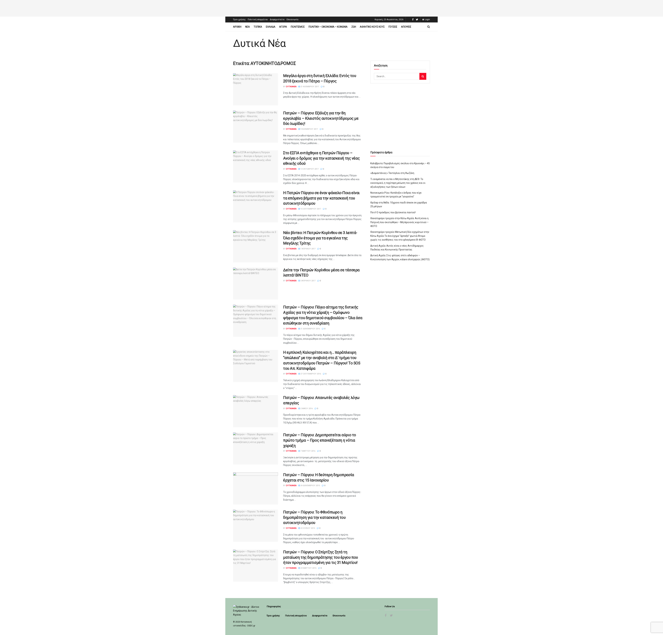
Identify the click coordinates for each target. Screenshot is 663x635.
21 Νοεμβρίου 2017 (309, 86)
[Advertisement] (331, 8)
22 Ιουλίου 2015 (307, 528)
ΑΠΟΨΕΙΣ (406, 26)
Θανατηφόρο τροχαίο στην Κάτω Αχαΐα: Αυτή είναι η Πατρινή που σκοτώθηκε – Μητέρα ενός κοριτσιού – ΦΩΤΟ (399, 222)
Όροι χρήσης (239, 19)
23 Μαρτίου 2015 (308, 568)
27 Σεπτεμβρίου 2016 (310, 374)
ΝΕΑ (247, 26)
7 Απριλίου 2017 (307, 249)
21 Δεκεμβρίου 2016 (310, 329)
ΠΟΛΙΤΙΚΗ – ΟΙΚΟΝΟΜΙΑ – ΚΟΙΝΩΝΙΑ (328, 26)
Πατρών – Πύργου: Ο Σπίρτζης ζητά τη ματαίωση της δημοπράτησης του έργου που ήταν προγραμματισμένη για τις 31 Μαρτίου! (320, 557)
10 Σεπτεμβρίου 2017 (310, 209)
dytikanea (291, 86)
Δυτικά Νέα (259, 43)
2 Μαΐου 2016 (306, 408)
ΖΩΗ (353, 26)
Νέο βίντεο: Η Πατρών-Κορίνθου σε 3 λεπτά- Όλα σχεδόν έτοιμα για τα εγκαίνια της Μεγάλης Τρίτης (320, 238)
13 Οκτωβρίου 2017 (309, 169)
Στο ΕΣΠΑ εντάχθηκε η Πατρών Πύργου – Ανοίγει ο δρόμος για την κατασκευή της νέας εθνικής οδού (321, 158)
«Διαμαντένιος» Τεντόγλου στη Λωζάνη (392, 173)
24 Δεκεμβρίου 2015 (310, 485)
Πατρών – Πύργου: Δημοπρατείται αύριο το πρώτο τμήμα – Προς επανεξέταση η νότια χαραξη (319, 440)
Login (427, 19)
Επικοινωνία (292, 19)
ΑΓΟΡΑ (283, 26)
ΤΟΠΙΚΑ (258, 26)
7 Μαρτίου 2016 (307, 451)
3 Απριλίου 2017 (307, 281)
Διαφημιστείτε (277, 19)
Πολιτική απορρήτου (258, 19)
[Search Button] (422, 76)
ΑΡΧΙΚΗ (237, 26)
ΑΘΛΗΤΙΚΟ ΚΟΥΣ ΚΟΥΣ (372, 26)
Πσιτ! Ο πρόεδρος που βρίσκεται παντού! (393, 212)
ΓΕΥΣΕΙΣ (392, 26)
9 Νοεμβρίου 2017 (309, 129)
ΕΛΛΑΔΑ (270, 26)
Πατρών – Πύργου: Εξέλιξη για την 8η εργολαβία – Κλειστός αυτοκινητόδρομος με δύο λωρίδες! (320, 118)
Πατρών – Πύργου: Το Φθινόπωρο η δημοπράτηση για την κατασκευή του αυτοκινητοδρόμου (314, 517)
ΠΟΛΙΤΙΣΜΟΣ (298, 26)
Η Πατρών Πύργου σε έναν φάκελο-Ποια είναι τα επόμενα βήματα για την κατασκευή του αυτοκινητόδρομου (321, 198)
